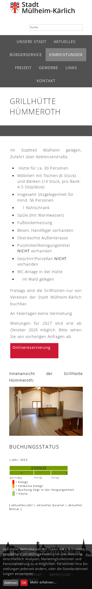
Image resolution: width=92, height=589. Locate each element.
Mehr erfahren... (43, 582)
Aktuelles (65, 41)
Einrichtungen (66, 54)
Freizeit (23, 67)
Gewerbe (48, 67)
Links (71, 67)
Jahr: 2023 (19, 460)
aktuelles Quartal (50, 505)
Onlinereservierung (31, 347)
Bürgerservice (26, 54)
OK (24, 583)
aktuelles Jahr (22, 505)
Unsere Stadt (31, 41)
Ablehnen (10, 583)
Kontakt (46, 80)
